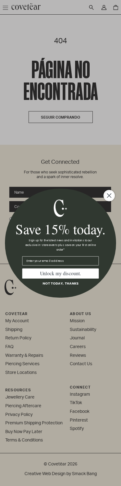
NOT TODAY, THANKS (60, 283)
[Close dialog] (109, 196)
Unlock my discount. (60, 273)
